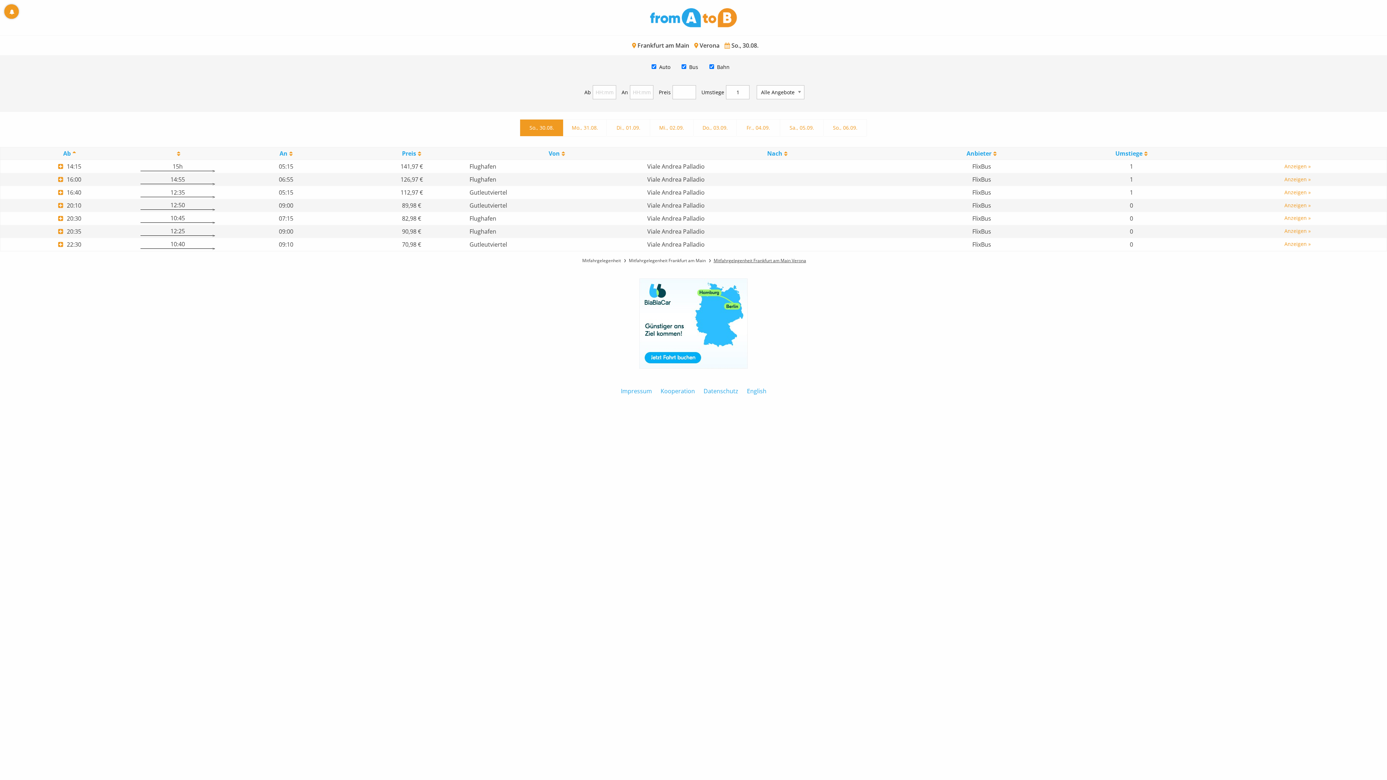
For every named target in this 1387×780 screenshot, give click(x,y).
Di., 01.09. (628, 127)
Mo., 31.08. (585, 127)
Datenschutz (721, 391)
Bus (693, 67)
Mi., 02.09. (671, 127)
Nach (774, 153)
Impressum (636, 391)
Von (554, 153)
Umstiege (712, 92)
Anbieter (979, 153)
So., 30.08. (542, 127)
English (756, 391)
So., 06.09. (845, 127)
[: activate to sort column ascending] (178, 153)
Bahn (723, 67)
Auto (664, 67)
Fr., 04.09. (758, 127)
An (625, 92)
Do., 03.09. (715, 127)
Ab (587, 92)
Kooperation (678, 391)
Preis (665, 92)
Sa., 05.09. (802, 127)
